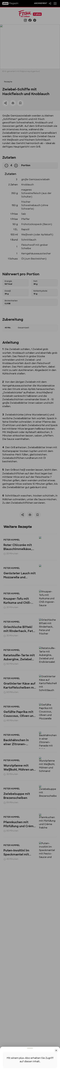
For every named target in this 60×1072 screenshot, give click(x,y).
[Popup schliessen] (30, 536)
